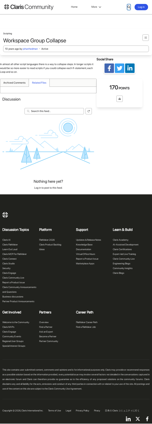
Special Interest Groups (13, 346)
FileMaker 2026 (47, 240)
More (94, 6)
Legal (68, 410)
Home (74, 6)
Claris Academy (120, 240)
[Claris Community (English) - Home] (28, 7)
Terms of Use (54, 410)
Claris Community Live (13, 277)
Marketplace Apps (85, 263)
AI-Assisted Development (126, 244)
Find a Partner (45, 327)
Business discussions (12, 296)
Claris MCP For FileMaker (14, 254)
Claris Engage (9, 273)
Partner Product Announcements (18, 301)
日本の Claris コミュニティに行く (122, 410)
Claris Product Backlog (50, 244)
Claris (5, 215)
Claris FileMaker (10, 244)
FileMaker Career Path (86, 322)
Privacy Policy (82, 410)
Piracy (97, 410)
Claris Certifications (122, 249)
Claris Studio (8, 263)
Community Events (11, 336)
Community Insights (123, 268)
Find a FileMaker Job (86, 327)
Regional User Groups (13, 341)
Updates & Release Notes (88, 240)
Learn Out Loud (9, 249)
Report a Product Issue (13, 282)
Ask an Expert (46, 331)
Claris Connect (9, 258)
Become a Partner (47, 336)
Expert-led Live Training (124, 254)
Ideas (42, 249)
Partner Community (48, 341)
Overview (44, 322)
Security (6, 268)
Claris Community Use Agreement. (65, 388)
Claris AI (6, 240)
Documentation (83, 249)
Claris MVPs (8, 327)
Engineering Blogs (121, 263)
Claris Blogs (118, 273)
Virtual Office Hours (85, 254)
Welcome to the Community (15, 322)
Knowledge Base (84, 244)
